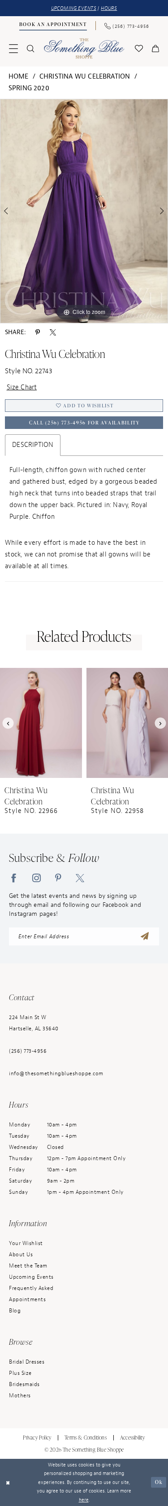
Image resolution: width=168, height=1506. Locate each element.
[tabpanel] (84, 211)
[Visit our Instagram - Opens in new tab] (36, 878)
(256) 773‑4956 (28, 1051)
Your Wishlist (26, 1243)
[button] (13, 48)
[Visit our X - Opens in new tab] (80, 878)
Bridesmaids (24, 1384)
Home (19, 76)
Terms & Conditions (86, 1437)
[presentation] (41, 723)
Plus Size (20, 1373)
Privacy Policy (37, 1437)
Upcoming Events (31, 1277)
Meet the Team (28, 1265)
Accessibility (132, 1437)
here (84, 1500)
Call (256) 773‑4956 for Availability (84, 422)
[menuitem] (52, 26)
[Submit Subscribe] (144, 936)
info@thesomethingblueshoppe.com (56, 1073)
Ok (159, 1482)
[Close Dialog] (8, 1482)
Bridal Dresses (26, 1361)
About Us (21, 1254)
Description (32, 445)
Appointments (27, 1299)
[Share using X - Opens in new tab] (52, 332)
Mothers (20, 1395)
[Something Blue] (84, 48)
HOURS (109, 8)
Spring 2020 (29, 88)
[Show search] (30, 48)
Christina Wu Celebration (84, 76)
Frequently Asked (31, 1288)
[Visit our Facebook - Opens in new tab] (13, 878)
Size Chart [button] (22, 387)
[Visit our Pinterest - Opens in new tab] (58, 878)
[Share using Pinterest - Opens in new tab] (37, 332)
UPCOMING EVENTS (73, 8)
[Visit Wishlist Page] (138, 48)
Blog (15, 1310)
